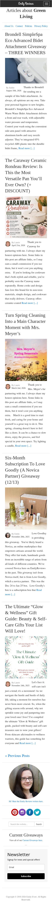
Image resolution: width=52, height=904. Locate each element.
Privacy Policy (41, 26)
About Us (8, 26)
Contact (19, 26)
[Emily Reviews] (26, 3)
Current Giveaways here (32, 840)
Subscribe (26, 876)
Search (39, 824)
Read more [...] (26, 148)
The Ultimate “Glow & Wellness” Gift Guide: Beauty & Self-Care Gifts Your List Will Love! (26, 619)
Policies (28, 26)
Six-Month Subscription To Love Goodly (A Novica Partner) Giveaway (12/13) (25, 470)
